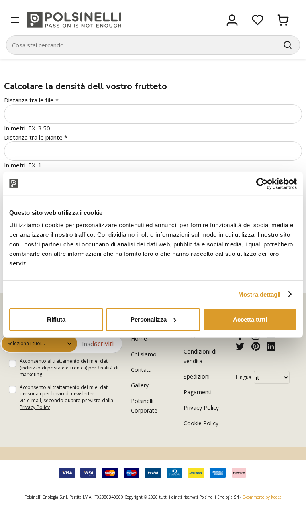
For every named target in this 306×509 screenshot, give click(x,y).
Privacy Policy (35, 407)
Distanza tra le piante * (35, 137)
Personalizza (149, 319)
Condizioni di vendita (200, 356)
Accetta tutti (250, 319)
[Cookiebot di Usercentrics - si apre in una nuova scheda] (262, 183)
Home (139, 338)
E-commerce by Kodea (262, 497)
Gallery (140, 385)
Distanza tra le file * (31, 100)
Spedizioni (197, 376)
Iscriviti (103, 343)
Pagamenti (198, 392)
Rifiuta (56, 319)
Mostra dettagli (259, 294)
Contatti (141, 369)
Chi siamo (144, 354)
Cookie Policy (201, 423)
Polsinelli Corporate (144, 405)
